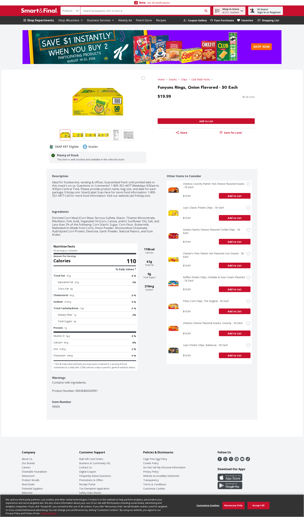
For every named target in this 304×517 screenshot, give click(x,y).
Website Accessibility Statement (161, 476)
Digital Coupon (87, 471)
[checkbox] (143, 78)
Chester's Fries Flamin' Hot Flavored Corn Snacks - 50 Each (214, 255)
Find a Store (144, 20)
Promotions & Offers (91, 480)
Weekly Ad (125, 20)
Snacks (173, 79)
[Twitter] (231, 460)
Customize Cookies (154, 488)
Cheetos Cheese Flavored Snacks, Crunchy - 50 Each (213, 323)
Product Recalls (30, 480)
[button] (270, 20)
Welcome (27, 492)
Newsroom (28, 476)
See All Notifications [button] (158, 2)
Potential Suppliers (32, 488)
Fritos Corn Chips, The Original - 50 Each (206, 301)
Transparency (151, 480)
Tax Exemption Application (94, 488)
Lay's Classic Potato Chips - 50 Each (203, 207)
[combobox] (70, 11)
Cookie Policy (151, 463)
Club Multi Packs (200, 79)
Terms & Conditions (154, 484)
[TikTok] (248, 460)
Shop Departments (40, 20)
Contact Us (85, 467)
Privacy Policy (151, 471)
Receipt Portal (87, 484)
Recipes (161, 20)
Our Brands (28, 463)
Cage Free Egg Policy (155, 459)
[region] (152, 505)
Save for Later (233, 132)
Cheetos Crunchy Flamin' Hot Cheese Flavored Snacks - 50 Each (214, 185)
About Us (27, 459)
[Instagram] (225, 460)
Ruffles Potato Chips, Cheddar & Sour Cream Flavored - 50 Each (214, 279)
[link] (195, 20)
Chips (184, 79)
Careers (26, 467)
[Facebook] (220, 460)
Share (183, 132)
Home (161, 79)
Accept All (258, 505)
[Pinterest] (237, 460)
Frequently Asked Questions (95, 476)
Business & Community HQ (94, 463)
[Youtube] (242, 460)
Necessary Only (233, 505)
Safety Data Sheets (90, 492)
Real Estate (28, 484)
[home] (40, 10)
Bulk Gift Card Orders (91, 459)
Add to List (206, 121)
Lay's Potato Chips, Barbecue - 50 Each (205, 345)
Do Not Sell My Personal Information (164, 467)
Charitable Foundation (34, 471)
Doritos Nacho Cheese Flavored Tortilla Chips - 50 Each (212, 231)
